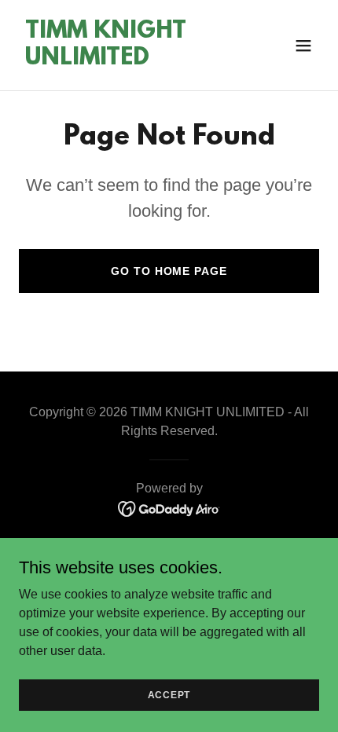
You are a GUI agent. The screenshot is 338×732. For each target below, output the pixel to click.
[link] (123, 60)
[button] (303, 45)
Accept (169, 694)
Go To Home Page (168, 271)
